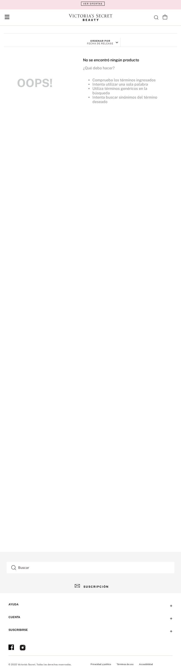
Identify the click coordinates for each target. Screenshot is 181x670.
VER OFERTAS (93, 3)
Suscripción (96, 586)
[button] (90, 3)
